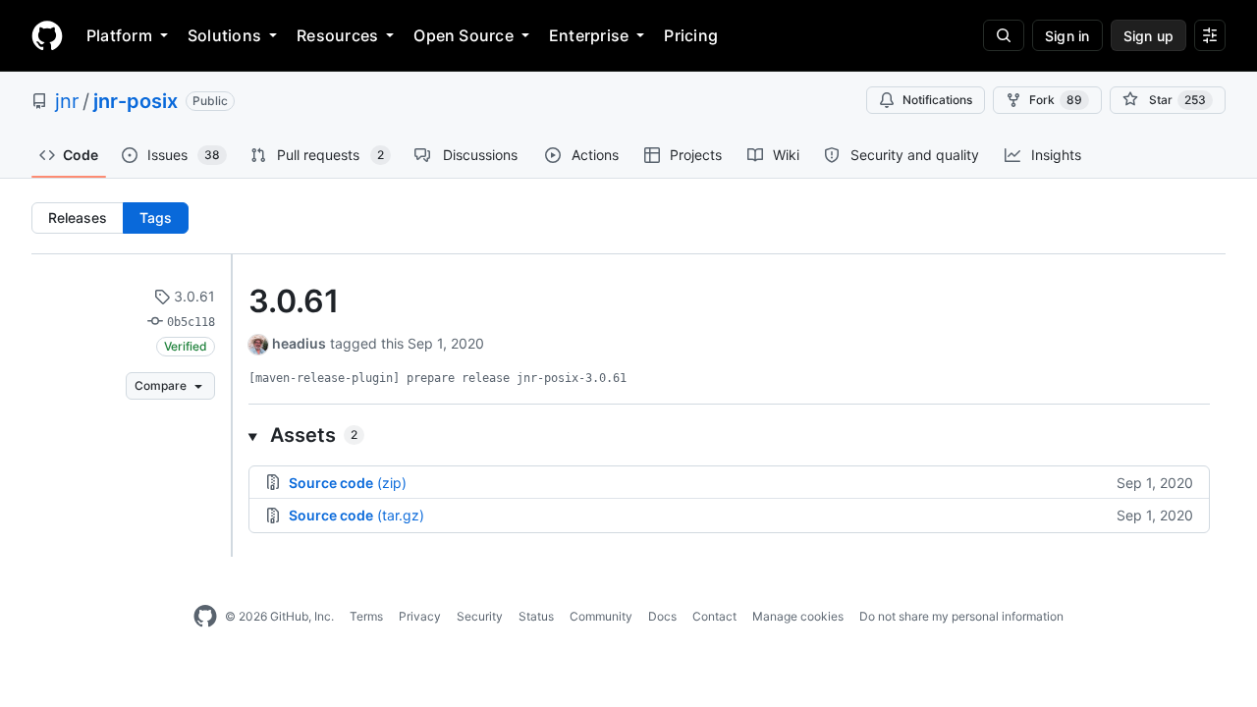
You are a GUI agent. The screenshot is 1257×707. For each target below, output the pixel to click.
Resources (337, 35)
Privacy (420, 616)
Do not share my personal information (961, 616)
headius (299, 343)
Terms (366, 616)
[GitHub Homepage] (205, 616)
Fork (1055, 99)
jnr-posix (135, 101)
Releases (77, 217)
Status (536, 616)
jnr (67, 101)
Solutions (224, 35)
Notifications (937, 99)
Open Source (463, 35)
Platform (119, 35)
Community (601, 616)
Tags (155, 217)
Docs (662, 616)
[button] (729, 435)
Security (480, 616)
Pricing (691, 35)
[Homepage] (47, 35)
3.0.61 (192, 296)
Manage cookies (798, 616)
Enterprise (588, 35)
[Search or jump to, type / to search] (1003, 35)
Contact (714, 616)
